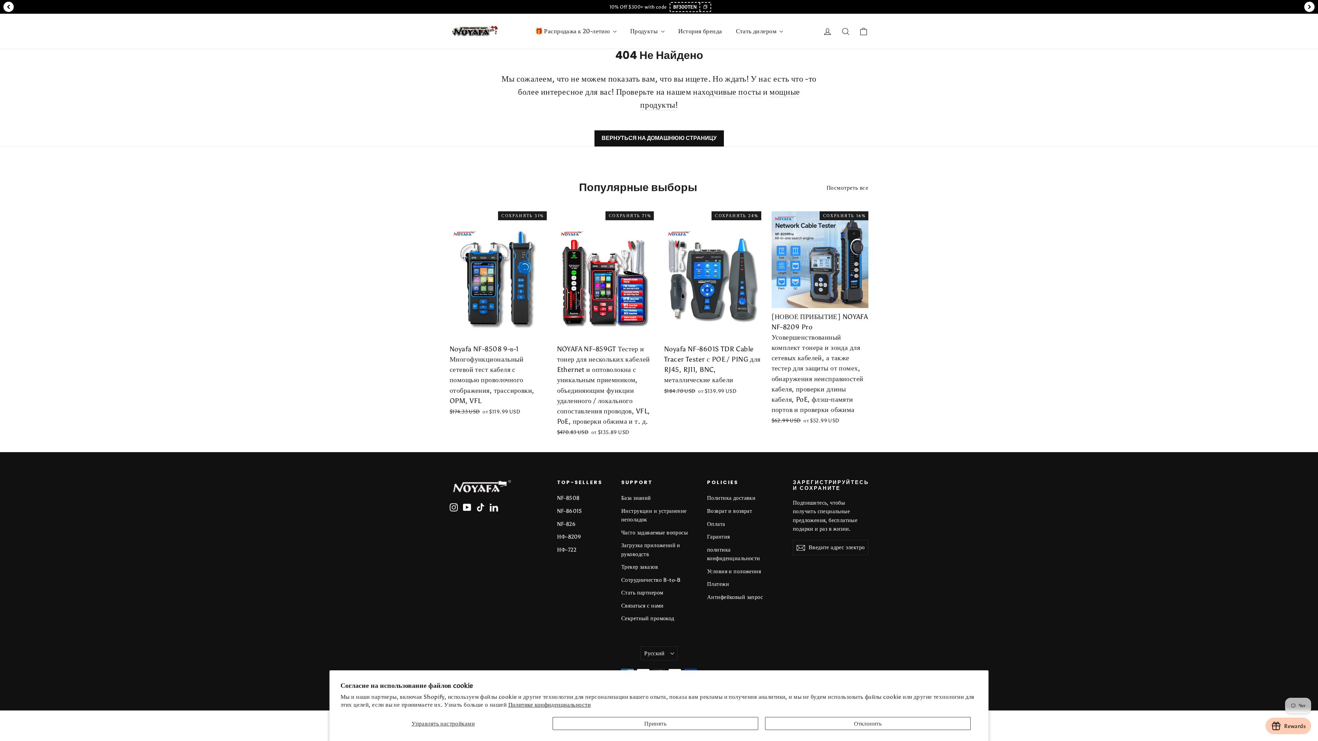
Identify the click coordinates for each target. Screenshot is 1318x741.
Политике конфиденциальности (549, 704)
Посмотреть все (847, 187)
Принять (655, 723)
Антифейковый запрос (735, 597)
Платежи (718, 584)
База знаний (636, 498)
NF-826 (566, 524)
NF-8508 (568, 498)
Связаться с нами (642, 605)
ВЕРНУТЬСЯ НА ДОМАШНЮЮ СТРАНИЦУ (659, 138)
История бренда (700, 31)
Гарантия (718, 536)
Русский (654, 653)
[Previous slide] (8, 7)
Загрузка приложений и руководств (650, 549)
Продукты (644, 31)
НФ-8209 (569, 536)
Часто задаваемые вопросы (654, 532)
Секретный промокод (647, 618)
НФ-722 (567, 549)
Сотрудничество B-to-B (651, 580)
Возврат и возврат (729, 511)
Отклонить (868, 723)
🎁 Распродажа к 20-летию (573, 31)
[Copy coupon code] (705, 7)
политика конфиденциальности (733, 554)
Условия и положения (734, 571)
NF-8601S (569, 511)
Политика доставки (731, 498)
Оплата (716, 524)
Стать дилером (757, 31)
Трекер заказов (639, 567)
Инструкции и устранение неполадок (654, 515)
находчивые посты (727, 92)
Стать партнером (642, 592)
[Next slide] (1309, 7)
